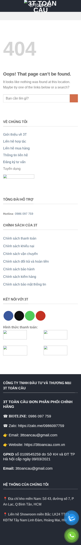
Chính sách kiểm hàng (19, 276)
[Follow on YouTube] (40, 316)
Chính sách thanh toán (19, 238)
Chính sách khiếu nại (18, 246)
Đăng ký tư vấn (14, 162)
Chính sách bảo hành (19, 269)
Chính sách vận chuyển (20, 254)
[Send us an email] (19, 316)
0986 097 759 (24, 213)
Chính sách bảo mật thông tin (24, 284)
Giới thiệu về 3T (15, 134)
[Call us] (30, 316)
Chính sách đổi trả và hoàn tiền (26, 261)
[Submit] (74, 98)
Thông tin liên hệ (15, 155)
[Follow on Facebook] (8, 316)
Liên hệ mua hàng (16, 148)
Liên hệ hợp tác (14, 141)
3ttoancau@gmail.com (34, 468)
